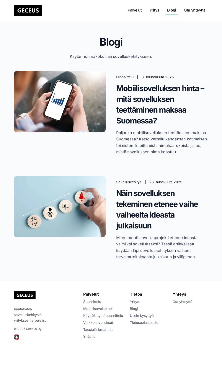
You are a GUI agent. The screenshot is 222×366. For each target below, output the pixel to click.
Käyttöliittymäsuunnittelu (103, 315)
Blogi (171, 10)
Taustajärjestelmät (98, 329)
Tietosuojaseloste (144, 322)
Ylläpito (89, 336)
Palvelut (135, 10)
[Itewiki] (16, 337)
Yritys (154, 10)
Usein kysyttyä (142, 315)
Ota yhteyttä (195, 10)
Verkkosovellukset (98, 322)
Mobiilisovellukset (97, 308)
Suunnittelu (92, 301)
